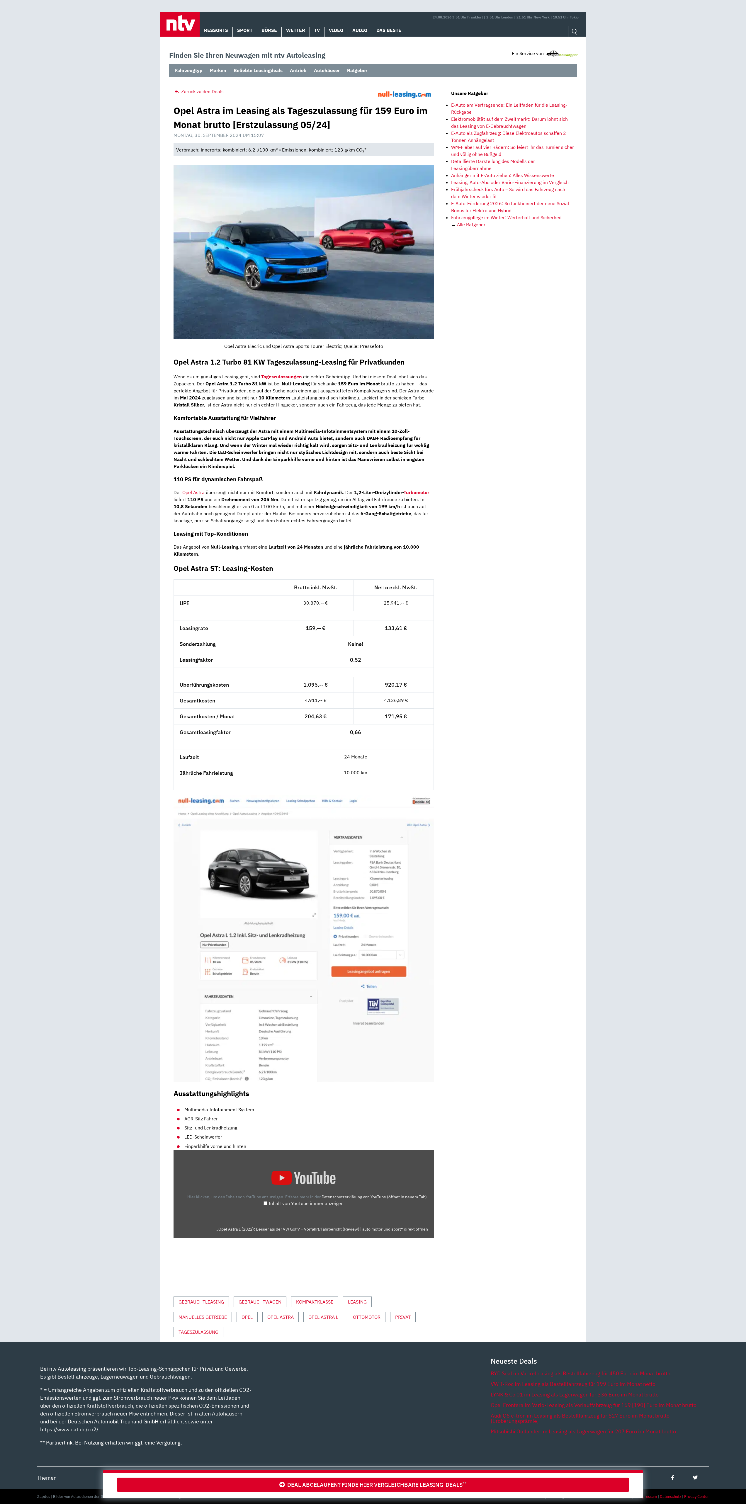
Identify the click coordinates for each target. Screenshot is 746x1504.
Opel (247, 1317)
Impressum (647, 1496)
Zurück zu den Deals (202, 91)
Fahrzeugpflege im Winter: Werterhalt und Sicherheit (506, 217)
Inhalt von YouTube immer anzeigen (306, 1203)
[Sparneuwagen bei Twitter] (695, 1477)
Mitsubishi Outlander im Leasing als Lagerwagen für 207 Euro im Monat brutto (583, 1431)
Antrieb (298, 70)
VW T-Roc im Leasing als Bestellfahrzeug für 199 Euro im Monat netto (573, 1384)
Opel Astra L (323, 1317)
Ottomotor (366, 1317)
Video (336, 30)
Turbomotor (416, 492)
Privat (403, 1317)
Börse (269, 30)
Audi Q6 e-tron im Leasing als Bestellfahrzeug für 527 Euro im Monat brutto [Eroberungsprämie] (580, 1418)
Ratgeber (357, 70)
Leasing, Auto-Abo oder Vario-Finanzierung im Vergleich (510, 182)
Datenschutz (670, 1496)
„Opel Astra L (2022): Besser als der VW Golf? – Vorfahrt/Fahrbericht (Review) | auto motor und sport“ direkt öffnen (322, 1229)
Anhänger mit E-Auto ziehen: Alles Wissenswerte (502, 175)
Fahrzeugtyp (189, 70)
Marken (218, 70)
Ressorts (216, 30)
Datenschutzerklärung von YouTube (374, 1197)
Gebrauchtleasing (201, 1302)
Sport (244, 30)
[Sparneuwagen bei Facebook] (672, 1477)
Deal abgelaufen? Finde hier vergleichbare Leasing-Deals (376, 1484)
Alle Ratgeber (471, 224)
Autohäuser (327, 70)
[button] (180, 24)
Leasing (357, 1302)
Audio (359, 30)
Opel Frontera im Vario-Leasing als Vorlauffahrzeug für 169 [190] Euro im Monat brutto (593, 1405)
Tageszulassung (198, 1332)
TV (317, 30)
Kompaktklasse (314, 1302)
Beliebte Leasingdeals (258, 70)
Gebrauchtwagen (260, 1302)
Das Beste (388, 30)
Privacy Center (696, 1496)
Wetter (295, 30)
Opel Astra (193, 492)
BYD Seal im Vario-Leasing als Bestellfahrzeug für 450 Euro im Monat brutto (580, 1373)
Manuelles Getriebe (203, 1317)
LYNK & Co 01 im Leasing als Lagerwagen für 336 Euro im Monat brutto (575, 1394)
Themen (47, 1477)
